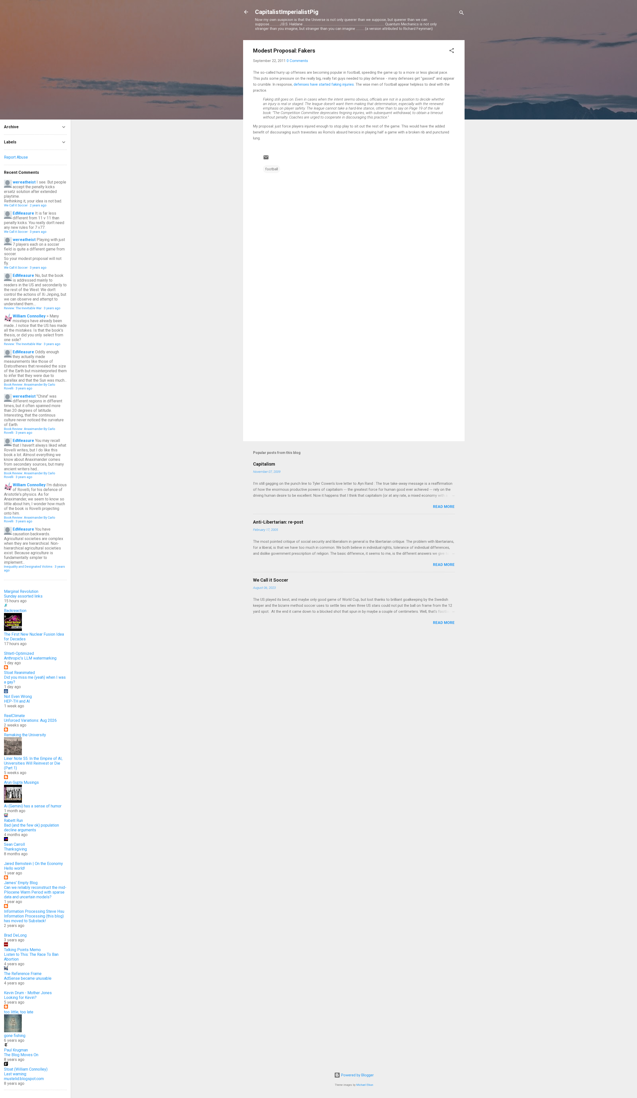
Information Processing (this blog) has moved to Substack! (34, 918)
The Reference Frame (23, 973)
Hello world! (14, 868)
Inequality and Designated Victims (28, 566)
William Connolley (29, 316)
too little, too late (18, 1012)
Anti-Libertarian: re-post (278, 522)
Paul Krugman (16, 1050)
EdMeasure (23, 213)
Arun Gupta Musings (21, 782)
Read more (444, 506)
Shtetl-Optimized (19, 653)
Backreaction (15, 610)
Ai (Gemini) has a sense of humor (32, 806)
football (271, 169)
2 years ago (38, 205)
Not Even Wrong (18, 696)
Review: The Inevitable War (23, 308)
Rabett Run (13, 820)
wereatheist (24, 182)
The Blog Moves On (21, 1054)
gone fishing (14, 1035)
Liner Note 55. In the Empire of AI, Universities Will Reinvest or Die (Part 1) (33, 763)
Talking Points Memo (22, 949)
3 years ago (38, 232)
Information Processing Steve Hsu (34, 911)
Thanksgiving (15, 849)
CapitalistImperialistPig (286, 11)
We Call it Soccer (270, 580)
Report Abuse (16, 157)
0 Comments (297, 61)
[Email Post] (266, 159)
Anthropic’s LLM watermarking (30, 658)
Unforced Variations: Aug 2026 (30, 720)
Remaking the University (25, 734)
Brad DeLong (15, 935)
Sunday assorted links (23, 596)
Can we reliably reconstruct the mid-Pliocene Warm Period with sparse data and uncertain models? (35, 892)
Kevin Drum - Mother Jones (28, 992)
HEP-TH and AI (17, 701)
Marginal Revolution (21, 591)
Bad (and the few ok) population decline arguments (31, 827)
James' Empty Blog (21, 882)
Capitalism (264, 464)
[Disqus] (354, 237)
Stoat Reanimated (19, 672)
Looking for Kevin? (20, 997)
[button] (452, 51)
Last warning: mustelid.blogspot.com (24, 1076)
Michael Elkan (364, 1085)
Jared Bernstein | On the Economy (33, 863)
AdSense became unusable (28, 978)
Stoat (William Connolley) (26, 1069)
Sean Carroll (14, 844)
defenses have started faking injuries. (324, 84)
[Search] (462, 13)
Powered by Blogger (357, 1075)
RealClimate (14, 715)
